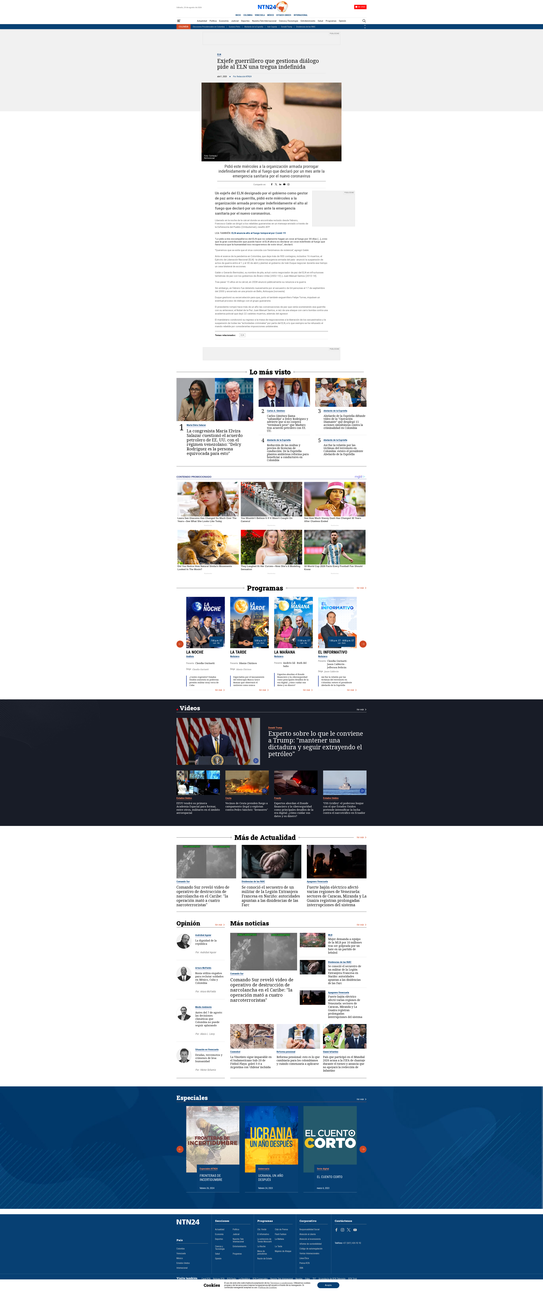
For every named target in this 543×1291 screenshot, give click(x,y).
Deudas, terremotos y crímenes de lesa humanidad (208, 1058)
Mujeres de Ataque (283, 1251)
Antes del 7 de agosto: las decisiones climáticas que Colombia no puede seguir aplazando (208, 1019)
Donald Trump (286, 27)
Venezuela (181, 1253)
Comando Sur (183, 881)
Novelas (299, 1278)
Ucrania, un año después (270, 1178)
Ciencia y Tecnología (288, 21)
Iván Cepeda (272, 27)
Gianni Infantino (330, 1051)
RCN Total (352, 1278)
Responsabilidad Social (309, 1229)
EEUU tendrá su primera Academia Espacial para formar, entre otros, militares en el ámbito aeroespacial (198, 808)
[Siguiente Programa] (363, 644)
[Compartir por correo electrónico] (284, 184)
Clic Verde (261, 1229)
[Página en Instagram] (342, 1230)
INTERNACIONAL (301, 15)
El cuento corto (329, 1177)
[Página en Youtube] (355, 1230)
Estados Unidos (184, 798)
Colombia (180, 1248)
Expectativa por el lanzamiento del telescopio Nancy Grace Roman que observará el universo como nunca (248, 681)
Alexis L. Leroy (207, 1033)
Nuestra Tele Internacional (264, 21)
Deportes (245, 21)
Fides (307, 1278)
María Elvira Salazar (196, 425)
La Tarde (238, 652)
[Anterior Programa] (180, 644)
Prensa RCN (304, 1263)
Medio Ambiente (203, 1007)
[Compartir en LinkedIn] (280, 184)
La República (244, 1278)
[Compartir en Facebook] (272, 184)
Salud (320, 21)
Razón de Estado (264, 1258)
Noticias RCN (218, 1278)
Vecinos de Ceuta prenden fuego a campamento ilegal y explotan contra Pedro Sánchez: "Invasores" (246, 806)
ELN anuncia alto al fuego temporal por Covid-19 (258, 233)
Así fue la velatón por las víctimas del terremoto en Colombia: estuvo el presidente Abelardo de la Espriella (343, 449)
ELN (219, 54)
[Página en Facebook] (336, 1230)
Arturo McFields (203, 967)
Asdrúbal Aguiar (203, 935)
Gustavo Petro (234, 27)
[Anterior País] (365, 25)
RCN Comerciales (260, 1278)
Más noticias (249, 923)
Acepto (328, 1285)
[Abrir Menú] (178, 21)
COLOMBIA (247, 15)
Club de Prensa (281, 1229)
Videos (190, 708)
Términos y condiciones (281, 1283)
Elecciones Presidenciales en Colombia (209, 27)
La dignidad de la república (206, 942)
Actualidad (202, 21)
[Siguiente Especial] (363, 1149)
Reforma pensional (286, 1051)
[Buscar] (364, 21)
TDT (314, 1278)
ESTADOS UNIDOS (283, 15)
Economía (224, 21)
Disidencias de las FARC (305, 27)
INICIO (238, 15)
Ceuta (228, 798)
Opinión (342, 21)
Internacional (182, 1268)
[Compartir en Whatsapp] (288, 184)
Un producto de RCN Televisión (332, 1278)
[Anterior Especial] (180, 1149)
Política (213, 21)
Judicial (235, 21)
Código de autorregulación (310, 1248)
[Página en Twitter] (349, 1230)
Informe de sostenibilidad (310, 1244)
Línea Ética (304, 1258)
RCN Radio (231, 1278)
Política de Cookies (267, 1287)
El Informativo (332, 652)
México (179, 1258)
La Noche (194, 652)
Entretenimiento (308, 21)
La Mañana (284, 652)
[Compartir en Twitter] (276, 184)
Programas (331, 21)
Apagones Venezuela (317, 881)
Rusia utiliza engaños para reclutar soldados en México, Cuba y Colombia (209, 977)
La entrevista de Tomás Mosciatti (264, 1240)
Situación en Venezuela (206, 1049)
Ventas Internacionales (309, 1253)
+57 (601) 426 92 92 (352, 1243)
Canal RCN (206, 1278)
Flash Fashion (280, 1234)
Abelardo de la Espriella (253, 27)
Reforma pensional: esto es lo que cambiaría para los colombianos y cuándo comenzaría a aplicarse (298, 1060)
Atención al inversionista (310, 1239)
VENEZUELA (260, 15)
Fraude (277, 798)
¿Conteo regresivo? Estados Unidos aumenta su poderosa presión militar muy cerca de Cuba (204, 681)
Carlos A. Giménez (276, 410)
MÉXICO (270, 15)
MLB (330, 935)
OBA (301, 1268)
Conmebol (235, 1051)
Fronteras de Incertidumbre (211, 1178)
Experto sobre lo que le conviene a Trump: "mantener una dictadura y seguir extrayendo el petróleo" (315, 743)
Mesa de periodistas (262, 1252)
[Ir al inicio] (192, 1226)
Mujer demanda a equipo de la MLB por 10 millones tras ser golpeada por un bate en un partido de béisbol (345, 945)
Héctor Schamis (208, 1069)
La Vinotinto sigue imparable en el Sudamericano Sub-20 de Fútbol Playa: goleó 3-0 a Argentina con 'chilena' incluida (251, 1062)
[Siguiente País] (365, 28)
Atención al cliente (307, 1234)
